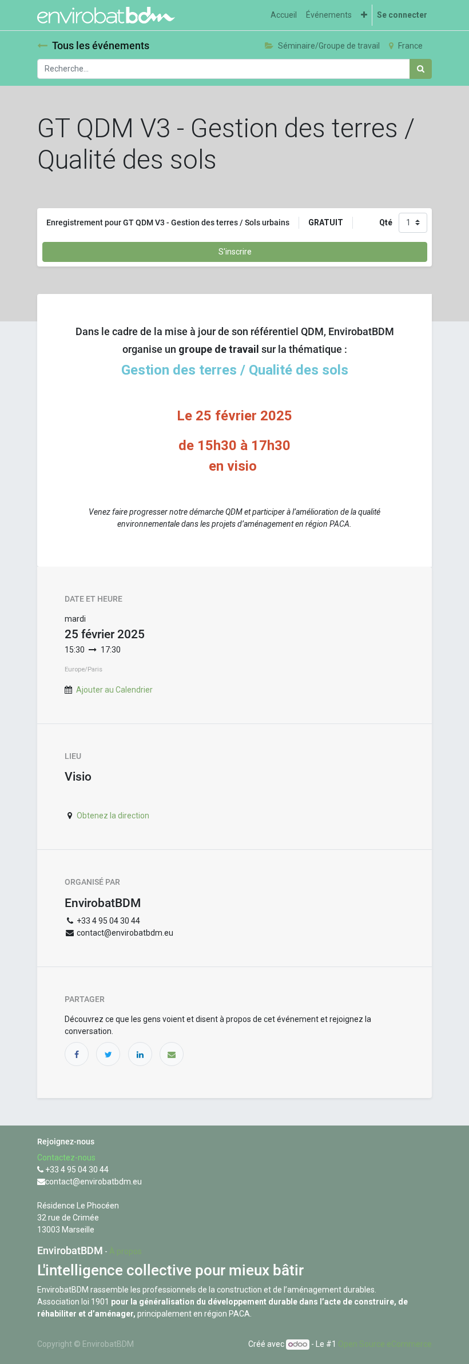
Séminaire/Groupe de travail (329, 45)
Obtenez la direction (113, 815)
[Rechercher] (421, 69)
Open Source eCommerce (385, 1344)
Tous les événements (100, 45)
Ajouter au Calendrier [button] (114, 689)
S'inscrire (235, 251)
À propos (125, 1251)
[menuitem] (283, 15)
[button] (364, 15)
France (410, 45)
